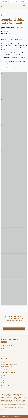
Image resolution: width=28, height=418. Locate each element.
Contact (3, 382)
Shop (2, 350)
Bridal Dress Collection (6, 366)
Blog (2, 380)
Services (3, 355)
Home (2, 348)
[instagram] (2, 342)
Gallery (3, 377)
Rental (2, 353)
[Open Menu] (24, 6)
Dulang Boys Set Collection (7, 369)
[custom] (5, 342)
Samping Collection (6, 362)
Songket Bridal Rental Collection (9, 364)
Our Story (3, 375)
